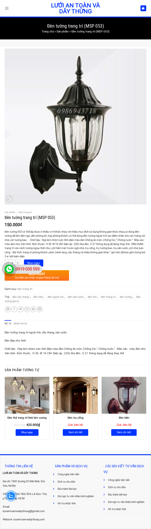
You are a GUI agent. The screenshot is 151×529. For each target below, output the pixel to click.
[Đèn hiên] (124, 395)
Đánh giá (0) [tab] (20, 323)
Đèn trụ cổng (75, 417)
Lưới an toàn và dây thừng (75, 8)
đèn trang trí (108, 296)
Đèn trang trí (25, 212)
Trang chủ (48, 31)
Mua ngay (33, 263)
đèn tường (126, 296)
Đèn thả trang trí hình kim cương (27, 417)
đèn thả (92, 296)
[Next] (146, 407)
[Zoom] (9, 198)
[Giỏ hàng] (143, 8)
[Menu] (8, 8)
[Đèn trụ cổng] (75, 395)
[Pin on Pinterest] (33, 309)
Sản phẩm (63, 31)
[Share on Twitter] (21, 309)
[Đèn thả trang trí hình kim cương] (27, 395)
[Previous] (5, 407)
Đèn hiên (124, 417)
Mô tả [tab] (8, 323)
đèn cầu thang (20, 296)
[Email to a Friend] (27, 309)
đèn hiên (38, 296)
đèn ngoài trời (56, 296)
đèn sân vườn (75, 296)
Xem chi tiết (75, 432)
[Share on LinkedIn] (40, 309)
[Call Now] (9, 269)
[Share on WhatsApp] (8, 309)
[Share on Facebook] (14, 309)
